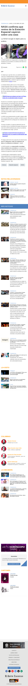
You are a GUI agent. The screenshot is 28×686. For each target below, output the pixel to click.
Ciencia (4, 165)
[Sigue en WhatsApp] (23, 67)
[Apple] (18, 671)
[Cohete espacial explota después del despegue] (5, 184)
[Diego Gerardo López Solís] (4, 449)
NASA (10, 81)
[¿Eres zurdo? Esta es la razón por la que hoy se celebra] (5, 358)
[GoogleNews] (15, 671)
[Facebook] (6, 671)
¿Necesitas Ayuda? (14, 667)
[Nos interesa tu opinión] (14, 645)
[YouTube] (12, 671)
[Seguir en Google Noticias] (26, 67)
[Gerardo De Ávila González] (4, 456)
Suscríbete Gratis (14, 564)
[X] (9, 671)
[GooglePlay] (21, 671)
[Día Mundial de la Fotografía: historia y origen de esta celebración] (5, 282)
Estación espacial (13, 165)
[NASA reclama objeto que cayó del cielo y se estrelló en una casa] (5, 190)
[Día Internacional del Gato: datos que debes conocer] (5, 495)
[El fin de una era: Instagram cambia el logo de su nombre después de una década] (5, 344)
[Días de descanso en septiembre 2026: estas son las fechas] (5, 215)
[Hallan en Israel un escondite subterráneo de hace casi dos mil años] (5, 196)
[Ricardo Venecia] (4, 442)
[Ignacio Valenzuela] (4, 463)
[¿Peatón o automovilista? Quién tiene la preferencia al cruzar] (5, 295)
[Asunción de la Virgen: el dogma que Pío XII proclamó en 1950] (5, 329)
